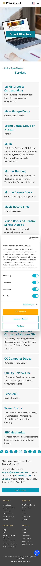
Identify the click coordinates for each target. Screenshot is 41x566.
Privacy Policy (22, 557)
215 (30, 451)
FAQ (4, 532)
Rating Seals (7, 505)
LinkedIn (6, 478)
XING (30, 475)
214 (25, 451)
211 (11, 451)
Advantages (7, 511)
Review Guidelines (9, 547)
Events (24, 530)
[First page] (1, 451)
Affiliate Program (8, 517)
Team (23, 511)
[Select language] (33, 3)
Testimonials (26, 517)
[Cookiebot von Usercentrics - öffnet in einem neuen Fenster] (29, 238)
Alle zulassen (20, 312)
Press (24, 532)
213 (20, 451)
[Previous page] (6, 451)
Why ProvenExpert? (28, 505)
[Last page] (39, 451)
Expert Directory (27, 544)
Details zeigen (28, 305)
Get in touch (20, 490)
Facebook (19, 475)
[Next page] (34, 451)
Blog (4, 530)
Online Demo (26, 538)
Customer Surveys (9, 508)
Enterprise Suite (8, 514)
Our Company (26, 508)
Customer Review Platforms (9, 536)
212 (15, 451)
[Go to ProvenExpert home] (12, 3)
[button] (37, 553)
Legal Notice (20, 559)
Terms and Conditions (10, 557)
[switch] (35, 282)
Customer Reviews (9, 541)
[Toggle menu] (38, 3)
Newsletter (26, 535)
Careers (24, 514)
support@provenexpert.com (15, 472)
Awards (5, 519)
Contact (24, 519)
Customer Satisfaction (10, 544)
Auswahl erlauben (21, 319)
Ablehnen (20, 326)
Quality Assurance (32, 557)
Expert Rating (26, 541)
